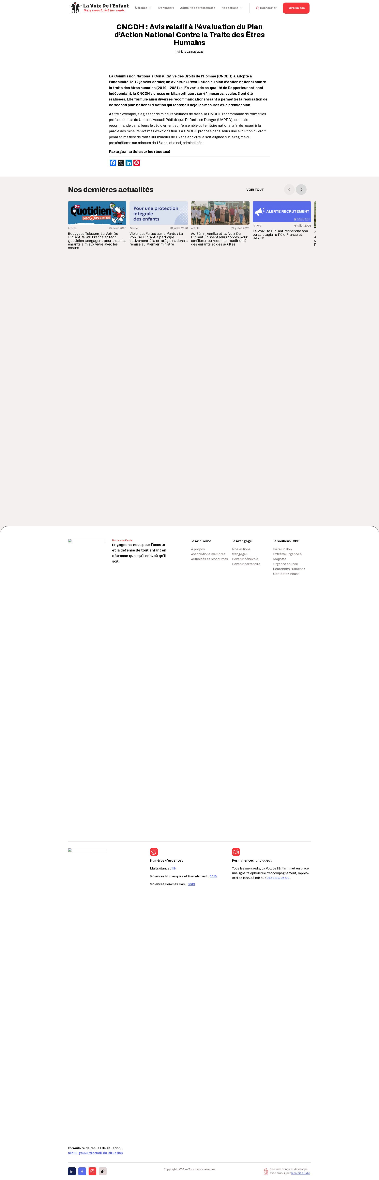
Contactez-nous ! (286, 574)
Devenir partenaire (246, 564)
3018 (213, 876)
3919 (191, 884)
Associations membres (208, 554)
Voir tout (255, 189)
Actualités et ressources (197, 8)
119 (174, 868)
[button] (301, 189)
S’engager (239, 554)
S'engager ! (166, 8)
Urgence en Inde (285, 564)
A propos (198, 549)
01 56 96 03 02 (277, 878)
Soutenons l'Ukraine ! (289, 569)
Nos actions (241, 549)
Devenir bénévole (245, 559)
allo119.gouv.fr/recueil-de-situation (95, 1153)
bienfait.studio (300, 1173)
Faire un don (296, 8)
